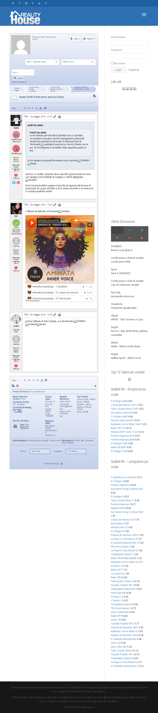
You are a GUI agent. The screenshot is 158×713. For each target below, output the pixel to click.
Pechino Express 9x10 (122, 435)
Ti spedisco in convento (124, 477)
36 (29, 108)
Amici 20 (115, 642)
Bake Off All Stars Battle (124, 558)
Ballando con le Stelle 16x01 (126, 424)
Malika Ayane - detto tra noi (126, 358)
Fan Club (115, 292)
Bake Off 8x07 (118, 447)
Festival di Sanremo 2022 (124, 535)
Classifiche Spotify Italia (123, 308)
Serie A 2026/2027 (121, 273)
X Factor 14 (117, 565)
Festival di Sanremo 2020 (124, 635)
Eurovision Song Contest (34, 89)
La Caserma (117, 573)
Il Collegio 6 (117, 531)
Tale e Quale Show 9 (122, 650)
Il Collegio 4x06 (119, 401)
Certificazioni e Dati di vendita (127, 257)
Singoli (114, 327)
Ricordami (119, 63)
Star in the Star (119, 646)
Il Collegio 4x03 (119, 416)
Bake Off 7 (116, 569)
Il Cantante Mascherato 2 (124, 542)
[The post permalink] (55, 117)
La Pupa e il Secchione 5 (124, 662)
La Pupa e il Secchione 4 (124, 539)
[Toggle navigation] (144, 14)
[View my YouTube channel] (18, 182)
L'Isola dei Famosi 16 (122, 519)
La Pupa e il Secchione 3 (124, 550)
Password (116, 50)
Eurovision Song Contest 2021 (127, 488)
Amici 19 (115, 619)
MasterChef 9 (118, 508)
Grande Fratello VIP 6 (122, 654)
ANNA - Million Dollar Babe (125, 346)
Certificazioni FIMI (120, 261)
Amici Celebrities (120, 612)
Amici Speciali (118, 592)
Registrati (134, 69)
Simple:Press (53, 463)
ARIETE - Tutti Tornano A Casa (127, 319)
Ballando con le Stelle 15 (124, 631)
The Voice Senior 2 (121, 608)
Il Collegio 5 (117, 496)
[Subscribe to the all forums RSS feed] (13, 385)
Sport (114, 269)
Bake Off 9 (116, 616)
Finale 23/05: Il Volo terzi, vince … (81, 89)
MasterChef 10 (119, 527)
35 (25, 108)
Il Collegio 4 (117, 481)
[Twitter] (13, 3)
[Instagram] (46, 3)
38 (37, 108)
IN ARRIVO (116, 246)
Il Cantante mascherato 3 (124, 666)
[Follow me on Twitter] (14, 182)
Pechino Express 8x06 (122, 439)
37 (33, 108)
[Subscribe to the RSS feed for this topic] (94, 96)
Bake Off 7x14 (118, 428)
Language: (58, 451)
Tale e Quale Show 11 (122, 500)
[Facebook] (19, 3)
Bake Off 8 (116, 577)
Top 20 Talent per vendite (125, 284)
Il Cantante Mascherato (123, 639)
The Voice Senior (120, 546)
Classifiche (117, 304)
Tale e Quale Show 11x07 (124, 408)
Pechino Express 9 (121, 504)
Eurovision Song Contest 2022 (127, 512)
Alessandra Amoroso (122, 296)
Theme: (23, 451)
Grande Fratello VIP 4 (122, 585)
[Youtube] (39, 3)
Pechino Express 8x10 (122, 420)
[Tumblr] (32, 3)
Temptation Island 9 (122, 658)
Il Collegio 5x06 (119, 451)
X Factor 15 (117, 600)
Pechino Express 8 (121, 485)
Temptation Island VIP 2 (124, 589)
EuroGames (117, 523)
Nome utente (118, 37)
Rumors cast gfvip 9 (121, 250)
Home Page (16, 89)
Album (114, 315)
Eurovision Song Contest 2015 (56, 89)
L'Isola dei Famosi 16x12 (124, 405)
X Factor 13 (117, 596)
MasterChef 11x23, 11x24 (125, 431)
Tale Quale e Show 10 (122, 581)
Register (91, 38)
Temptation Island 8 (122, 604)
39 (40, 108)
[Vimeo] (26, 3)
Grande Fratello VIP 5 (122, 623)
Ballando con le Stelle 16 (124, 562)
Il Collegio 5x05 (119, 443)
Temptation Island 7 (122, 554)
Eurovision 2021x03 (121, 412)
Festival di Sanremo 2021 (124, 627)
